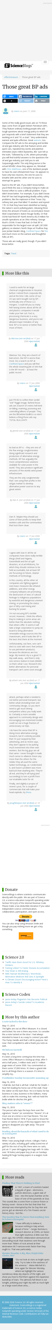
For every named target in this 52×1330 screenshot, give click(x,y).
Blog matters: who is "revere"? (17, 1103)
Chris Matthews (14, 169)
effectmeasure (11, 77)
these (28, 792)
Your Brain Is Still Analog (16, 970)
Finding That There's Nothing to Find (21, 1183)
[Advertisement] (26, 31)
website (37, 140)
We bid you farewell (12, 1050)
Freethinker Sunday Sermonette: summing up (25, 1078)
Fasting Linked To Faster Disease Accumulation (27, 968)
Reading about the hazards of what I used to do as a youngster (25, 1132)
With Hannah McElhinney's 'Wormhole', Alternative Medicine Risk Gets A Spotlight (24, 975)
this (46, 231)
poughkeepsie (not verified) (22, 803)
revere (16, 111)
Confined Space (33, 231)
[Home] (18, 66)
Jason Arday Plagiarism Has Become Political (26, 999)
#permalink (34, 341)
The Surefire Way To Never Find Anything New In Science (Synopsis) (25, 1218)
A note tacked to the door (14, 1021)
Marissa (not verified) (20, 338)
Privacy (5, 1305)
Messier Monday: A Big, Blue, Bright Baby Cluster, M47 (22, 1254)
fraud (13, 253)
